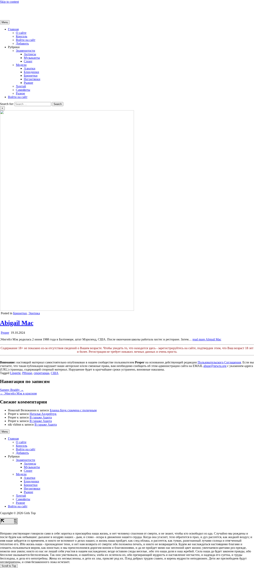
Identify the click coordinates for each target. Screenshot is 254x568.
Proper (5, 332)
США (55, 373)
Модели (21, 65)
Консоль (21, 36)
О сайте (21, 32)
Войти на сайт (25, 40)
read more (206, 339)
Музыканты (32, 57)
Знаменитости (25, 50)
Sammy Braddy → (12, 390)
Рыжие (28, 82)
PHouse (27, 373)
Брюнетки (31, 75)
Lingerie (15, 373)
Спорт (28, 61)
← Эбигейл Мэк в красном (18, 393)
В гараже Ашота (41, 417)
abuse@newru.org (214, 366)
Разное (20, 93)
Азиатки (29, 68)
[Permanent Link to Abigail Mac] (67, 309)
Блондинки (31, 72)
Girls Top (6, 8)
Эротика (34, 313)
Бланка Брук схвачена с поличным (73, 410)
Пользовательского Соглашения (219, 362)
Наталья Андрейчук (43, 414)
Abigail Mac (16, 322)
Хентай (21, 86)
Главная (13, 29)
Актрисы (30, 54)
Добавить (22, 43)
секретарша (41, 373)
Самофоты (23, 89)
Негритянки (32, 79)
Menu (5, 22)
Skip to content (9, 1)
